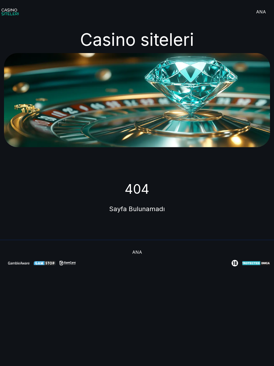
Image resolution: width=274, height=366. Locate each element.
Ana (261, 11)
